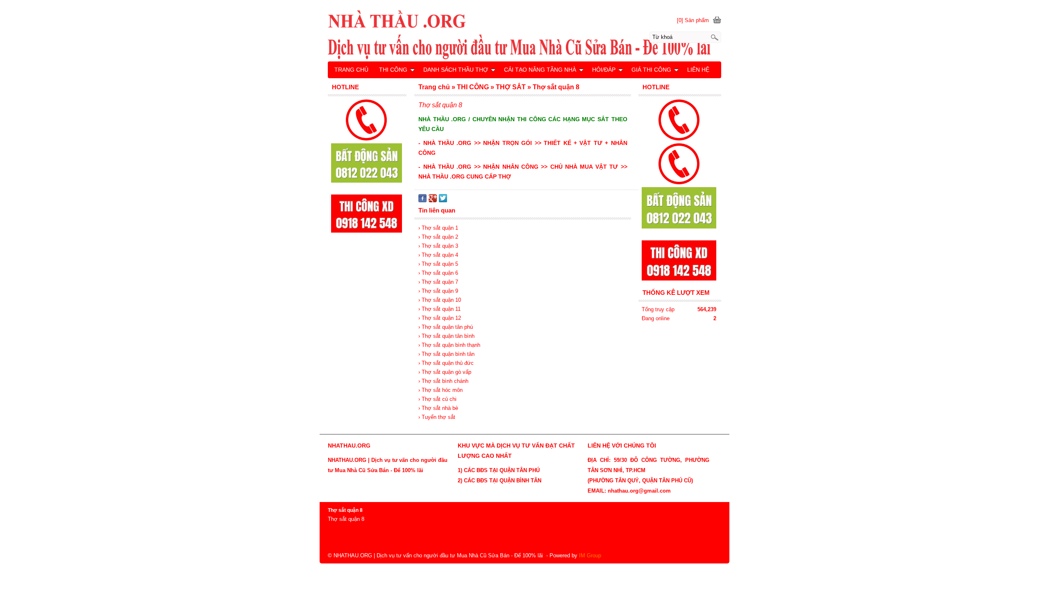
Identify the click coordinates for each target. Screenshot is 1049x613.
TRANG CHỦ (351, 69)
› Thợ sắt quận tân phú (445, 327)
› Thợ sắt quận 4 (438, 255)
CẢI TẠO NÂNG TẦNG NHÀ (540, 69)
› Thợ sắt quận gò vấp (444, 372)
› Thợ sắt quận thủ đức (446, 363)
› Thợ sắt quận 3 (438, 246)
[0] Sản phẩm (693, 20)
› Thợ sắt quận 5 (438, 264)
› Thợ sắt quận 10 (439, 300)
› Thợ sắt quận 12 (439, 318)
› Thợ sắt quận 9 (438, 291)
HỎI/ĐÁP (603, 69)
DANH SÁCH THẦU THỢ (455, 69)
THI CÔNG (393, 69)
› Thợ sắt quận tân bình (446, 336)
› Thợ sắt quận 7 (438, 282)
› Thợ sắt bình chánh (443, 381)
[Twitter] (443, 200)
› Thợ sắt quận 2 (438, 237)
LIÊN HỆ (698, 69)
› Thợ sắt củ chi (437, 399)
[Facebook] (422, 200)
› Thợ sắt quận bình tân (446, 354)
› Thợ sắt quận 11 (439, 309)
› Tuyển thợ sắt (436, 417)
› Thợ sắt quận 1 (438, 228)
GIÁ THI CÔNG (651, 69)
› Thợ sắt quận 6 (438, 273)
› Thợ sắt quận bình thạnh (449, 345)
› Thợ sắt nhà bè (438, 408)
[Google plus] (433, 200)
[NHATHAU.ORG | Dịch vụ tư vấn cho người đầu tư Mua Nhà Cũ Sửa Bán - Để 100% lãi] (524, 34)
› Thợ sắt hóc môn (440, 390)
